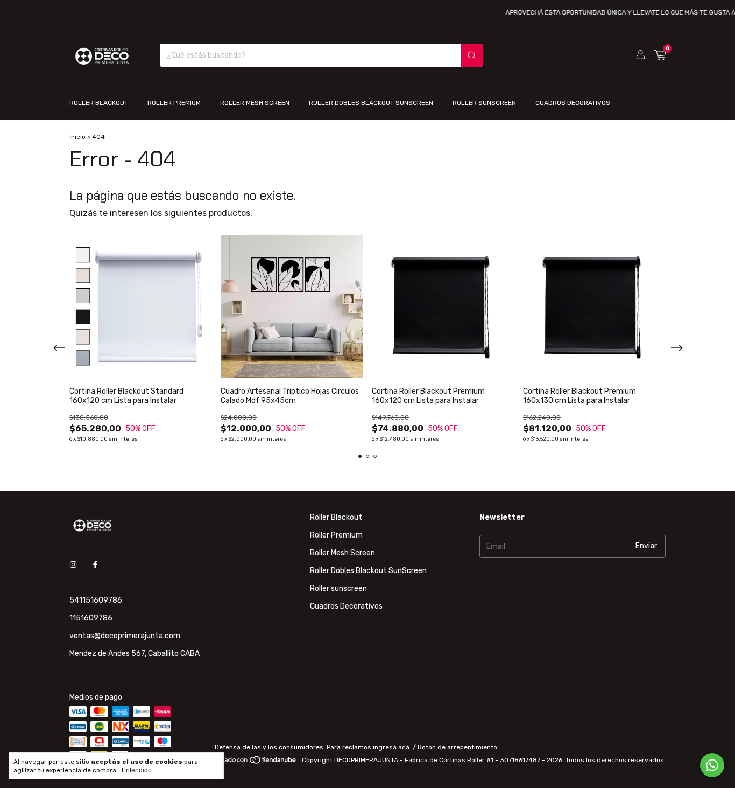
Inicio (77, 137)
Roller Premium (174, 103)
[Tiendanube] (256, 762)
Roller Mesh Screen (254, 103)
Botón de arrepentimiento (457, 747)
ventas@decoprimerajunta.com (124, 635)
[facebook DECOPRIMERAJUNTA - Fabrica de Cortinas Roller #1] (95, 565)
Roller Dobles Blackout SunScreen (371, 103)
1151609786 (90, 618)
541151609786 (95, 600)
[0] (660, 55)
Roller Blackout (98, 103)
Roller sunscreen (484, 103)
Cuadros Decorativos (572, 103)
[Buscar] (472, 55)
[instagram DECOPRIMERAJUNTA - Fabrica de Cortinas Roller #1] (73, 565)
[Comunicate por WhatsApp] (712, 765)
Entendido (137, 770)
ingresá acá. (392, 747)
